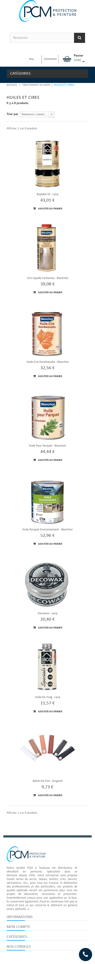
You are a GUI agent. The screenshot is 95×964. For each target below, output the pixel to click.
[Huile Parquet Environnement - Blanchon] (47, 499)
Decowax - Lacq (47, 613)
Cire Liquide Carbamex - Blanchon (47, 278)
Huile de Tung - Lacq (47, 697)
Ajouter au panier (49, 208)
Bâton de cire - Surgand (47, 781)
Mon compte (18, 927)
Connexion (50, 59)
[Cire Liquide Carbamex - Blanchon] (47, 247)
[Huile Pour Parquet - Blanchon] (47, 415)
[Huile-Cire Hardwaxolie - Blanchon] (47, 331)
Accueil (12, 85)
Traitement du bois (36, 85)
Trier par (12, 114)
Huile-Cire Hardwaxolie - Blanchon (48, 362)
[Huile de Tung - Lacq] (47, 666)
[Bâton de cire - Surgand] (47, 750)
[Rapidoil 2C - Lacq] (47, 163)
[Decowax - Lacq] (47, 582)
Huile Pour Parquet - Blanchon (47, 445)
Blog (31, 59)
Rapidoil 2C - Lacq (47, 194)
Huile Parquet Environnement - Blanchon (47, 529)
